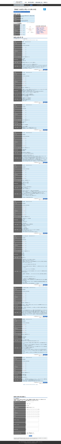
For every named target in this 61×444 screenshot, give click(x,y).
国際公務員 (42, 32)
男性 (27, 403)
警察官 (38, 28)
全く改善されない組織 (25, 287)
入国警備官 (38, 33)
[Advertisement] (41, 20)
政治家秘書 (44, 30)
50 (28, 384)
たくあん (24, 72)
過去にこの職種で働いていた (30, 433)
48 (26, 384)
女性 (29, 403)
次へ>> (37, 384)
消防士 (40, 28)
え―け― (24, 357)
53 (31, 384)
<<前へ (24, 384)
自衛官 (38, 30)
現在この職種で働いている (30, 432)
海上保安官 (42, 29)
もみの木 (24, 201)
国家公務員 (38, 27)
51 (29, 384)
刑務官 (43, 28)
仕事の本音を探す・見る (38, 2)
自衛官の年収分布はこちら (24, 21)
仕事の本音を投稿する (31, 2)
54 (32, 384)
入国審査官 (38, 29)
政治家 (40, 30)
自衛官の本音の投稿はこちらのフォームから (22, 11)
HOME (26, 2)
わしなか (24, 132)
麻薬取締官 (38, 32)
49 (27, 384)
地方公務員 (42, 27)
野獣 (23, 41)
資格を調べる (45, 2)
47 (25, 384)
